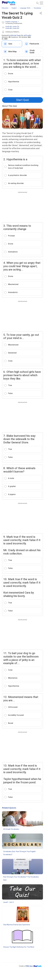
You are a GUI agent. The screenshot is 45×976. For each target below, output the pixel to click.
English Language (11, 21)
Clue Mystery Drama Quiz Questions (16, 925)
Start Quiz (22, 100)
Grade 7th (16, 26)
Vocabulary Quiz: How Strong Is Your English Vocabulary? (19, 853)
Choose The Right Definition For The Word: (18, 947)
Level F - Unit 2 (8, 902)
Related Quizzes (9, 808)
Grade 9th (16, 28)
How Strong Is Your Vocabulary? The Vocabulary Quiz (21, 878)
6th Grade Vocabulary (11, 829)
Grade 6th (8, 26)
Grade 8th (8, 28)
